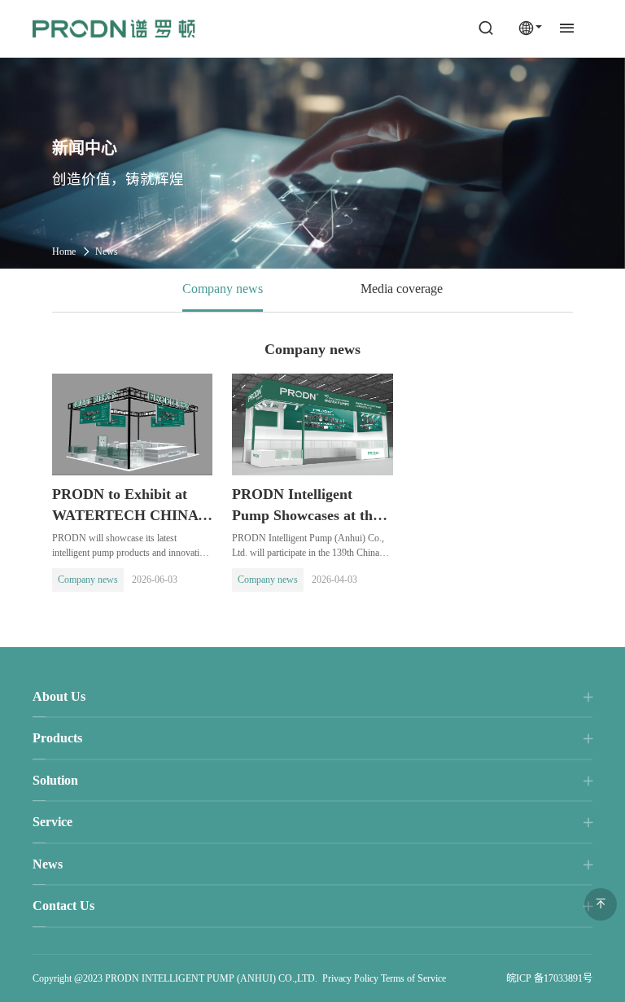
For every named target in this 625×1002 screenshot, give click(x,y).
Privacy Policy (350, 978)
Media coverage (402, 288)
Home (64, 251)
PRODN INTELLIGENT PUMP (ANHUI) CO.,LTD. (211, 978)
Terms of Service (413, 978)
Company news (222, 288)
